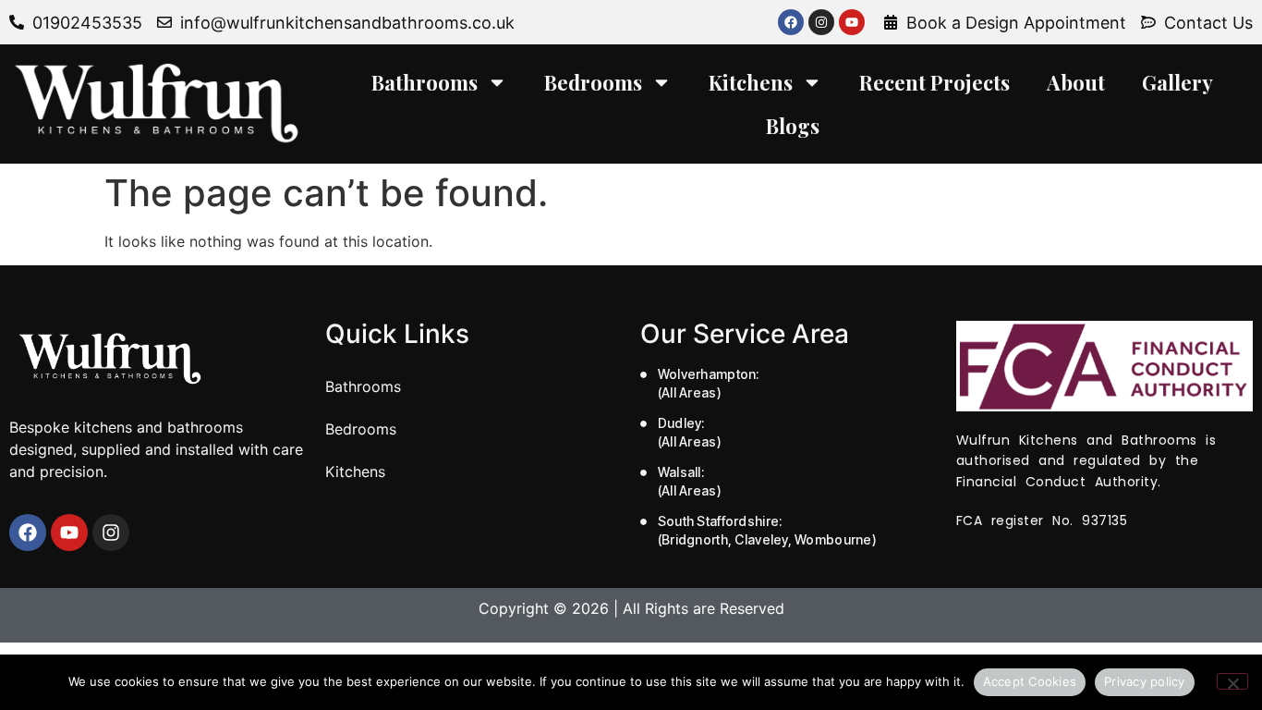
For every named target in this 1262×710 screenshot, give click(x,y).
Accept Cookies (1030, 681)
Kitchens (751, 82)
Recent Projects (934, 82)
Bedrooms (593, 82)
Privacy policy (1144, 681)
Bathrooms (424, 82)
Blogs (792, 126)
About (1076, 82)
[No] (1232, 681)
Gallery (1177, 82)
